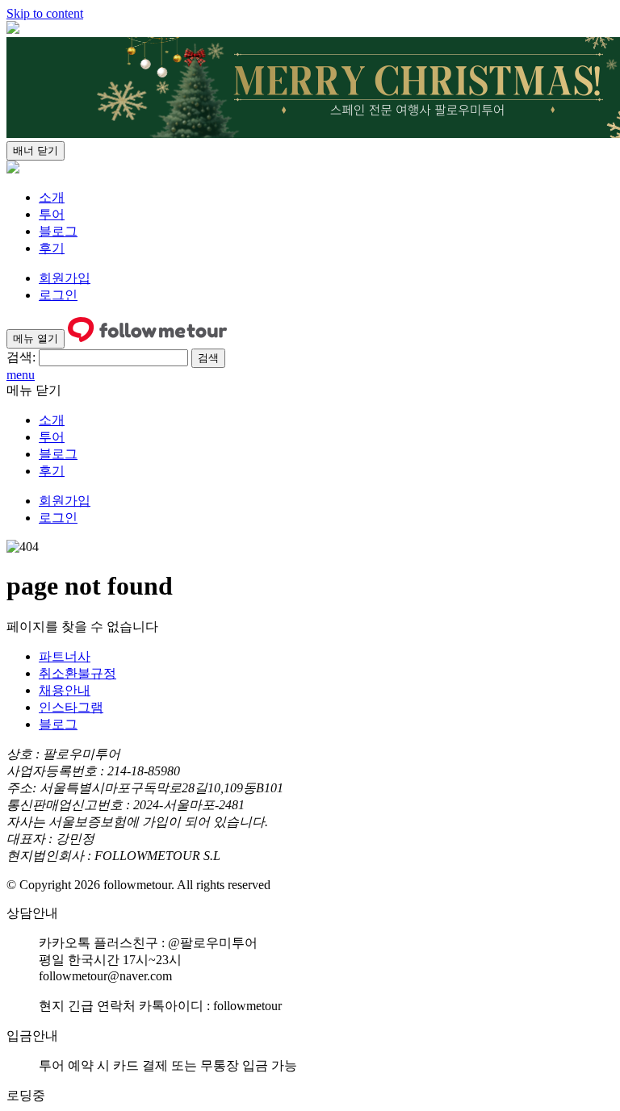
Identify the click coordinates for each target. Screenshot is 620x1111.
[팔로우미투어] (12, 169)
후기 (52, 248)
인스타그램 (71, 707)
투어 (52, 214)
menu (20, 375)
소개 (52, 197)
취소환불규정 (77, 673)
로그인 (58, 295)
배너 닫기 (35, 150)
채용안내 (64, 690)
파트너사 (64, 656)
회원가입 (64, 278)
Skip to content (44, 13)
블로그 (58, 231)
